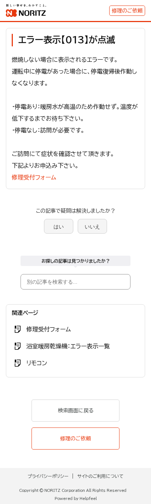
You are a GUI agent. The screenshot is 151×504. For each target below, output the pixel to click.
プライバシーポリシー (48, 476)
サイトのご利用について (100, 476)
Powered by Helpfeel (76, 498)
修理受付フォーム (34, 177)
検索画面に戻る (75, 410)
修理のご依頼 (127, 10)
